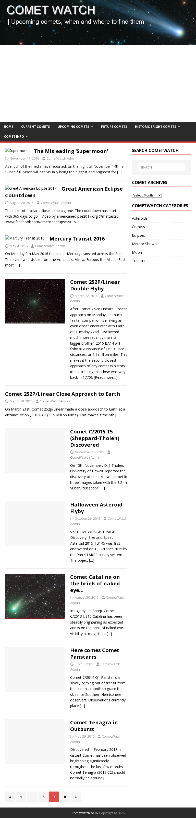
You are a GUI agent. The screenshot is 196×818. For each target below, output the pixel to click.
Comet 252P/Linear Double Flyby (95, 285)
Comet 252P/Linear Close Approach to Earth (62, 393)
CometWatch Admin (61, 158)
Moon (137, 252)
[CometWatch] (98, 42)
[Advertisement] (98, 83)
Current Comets (35, 126)
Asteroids (140, 218)
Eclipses (138, 235)
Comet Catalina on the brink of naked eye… (95, 583)
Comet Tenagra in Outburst (94, 725)
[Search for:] (161, 167)
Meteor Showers (146, 243)
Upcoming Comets (73, 126)
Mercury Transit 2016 (77, 238)
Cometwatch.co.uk (85, 813)
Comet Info (14, 136)
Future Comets (114, 126)
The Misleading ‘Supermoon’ (71, 151)
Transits (138, 260)
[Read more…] (105, 377)
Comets (138, 226)
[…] (119, 172)
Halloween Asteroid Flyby (96, 508)
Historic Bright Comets (155, 126)
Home (8, 126)
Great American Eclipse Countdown (64, 192)
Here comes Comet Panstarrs (94, 653)
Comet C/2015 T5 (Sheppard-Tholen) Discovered (94, 438)
